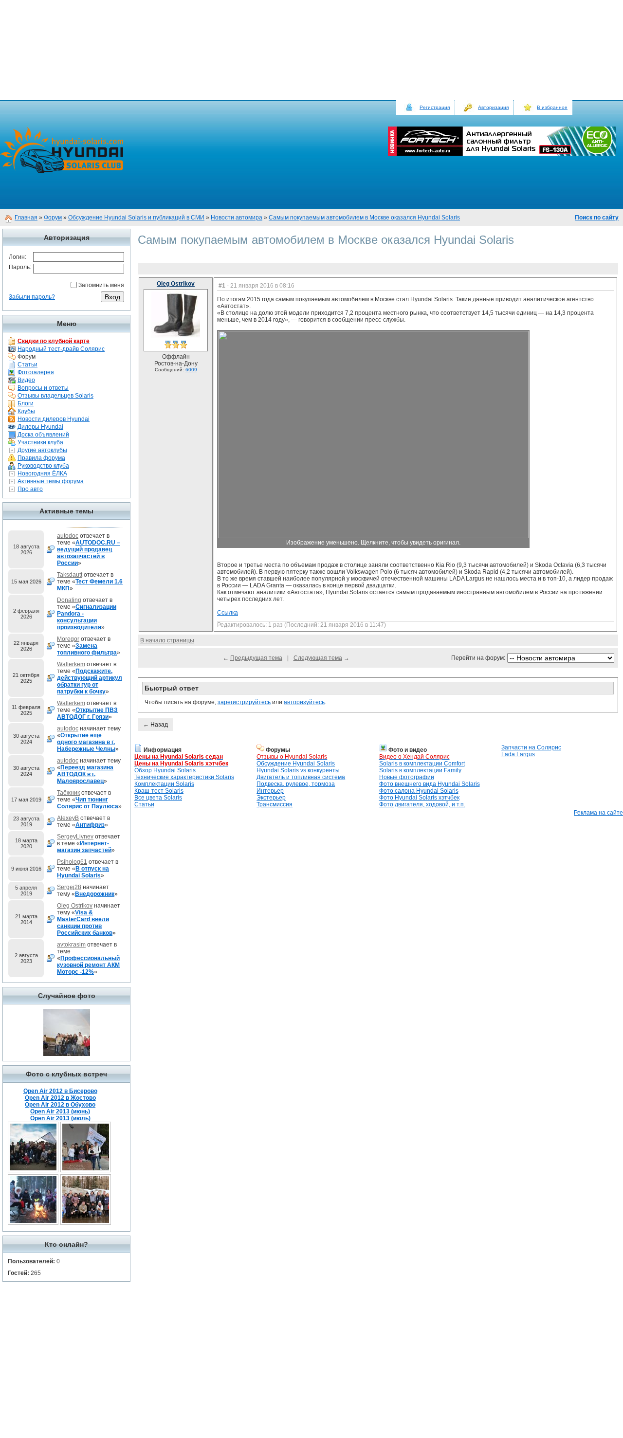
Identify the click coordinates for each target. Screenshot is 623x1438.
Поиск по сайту (597, 217)
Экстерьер (271, 797)
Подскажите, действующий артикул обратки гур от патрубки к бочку (89, 681)
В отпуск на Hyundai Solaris (83, 872)
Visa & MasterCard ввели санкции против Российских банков (84, 922)
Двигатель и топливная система (301, 777)
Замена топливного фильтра (87, 649)
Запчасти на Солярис (531, 747)
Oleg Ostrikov (74, 905)
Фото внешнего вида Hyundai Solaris (429, 784)
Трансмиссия (275, 804)
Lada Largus (518, 754)
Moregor (68, 639)
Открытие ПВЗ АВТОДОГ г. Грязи (87, 713)
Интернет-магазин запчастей (84, 847)
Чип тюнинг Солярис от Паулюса (87, 803)
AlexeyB (68, 818)
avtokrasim (71, 944)
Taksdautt (69, 574)
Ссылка (227, 612)
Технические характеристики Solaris (184, 777)
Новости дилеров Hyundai (54, 419)
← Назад (155, 724)
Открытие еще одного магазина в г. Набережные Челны (86, 742)
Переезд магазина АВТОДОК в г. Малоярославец (85, 774)
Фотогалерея (36, 372)
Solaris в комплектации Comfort (422, 763)
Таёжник (68, 792)
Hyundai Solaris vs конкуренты (298, 770)
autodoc (67, 535)
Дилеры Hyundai (40, 426)
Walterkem (71, 664)
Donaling (69, 600)
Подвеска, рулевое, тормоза (296, 784)
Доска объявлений (43, 434)
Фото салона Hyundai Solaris (418, 790)
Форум (53, 217)
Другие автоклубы (42, 450)
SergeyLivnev (75, 836)
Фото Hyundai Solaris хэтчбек (419, 797)
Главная (26, 217)
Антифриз (90, 824)
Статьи (27, 364)
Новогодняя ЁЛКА (42, 473)
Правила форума (41, 458)
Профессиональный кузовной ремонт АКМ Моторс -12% (88, 965)
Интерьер (270, 790)
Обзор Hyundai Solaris (165, 770)
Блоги (26, 403)
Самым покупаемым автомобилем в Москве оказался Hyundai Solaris (364, 217)
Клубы (26, 411)
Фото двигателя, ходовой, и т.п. (422, 804)
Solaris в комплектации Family (420, 770)
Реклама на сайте (598, 812)
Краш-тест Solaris (158, 790)
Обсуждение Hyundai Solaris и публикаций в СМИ (136, 217)
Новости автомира (236, 217)
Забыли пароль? (32, 296)
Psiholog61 (72, 861)
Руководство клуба (43, 465)
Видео (26, 380)
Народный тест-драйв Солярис (61, 349)
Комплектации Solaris (164, 784)
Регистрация (435, 107)
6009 (191, 369)
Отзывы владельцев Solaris (55, 395)
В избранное (552, 107)
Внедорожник (94, 894)
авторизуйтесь (304, 702)
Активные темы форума (51, 481)
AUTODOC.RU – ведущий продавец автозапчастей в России (88, 552)
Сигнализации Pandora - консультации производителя (86, 617)
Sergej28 (69, 887)
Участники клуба (40, 442)
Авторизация (493, 107)
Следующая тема (317, 658)
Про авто (30, 489)
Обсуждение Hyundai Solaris (296, 763)
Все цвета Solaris (158, 797)
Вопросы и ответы (43, 387)
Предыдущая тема (256, 658)
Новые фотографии (406, 777)
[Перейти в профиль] (175, 337)
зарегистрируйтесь (244, 702)
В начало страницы (167, 640)
